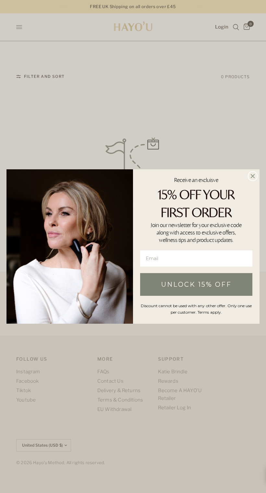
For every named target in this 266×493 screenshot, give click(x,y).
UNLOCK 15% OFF (196, 284)
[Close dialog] (252, 176)
